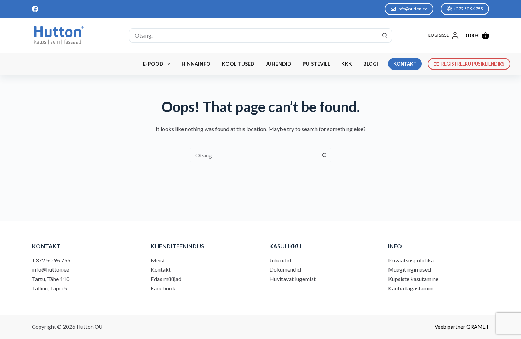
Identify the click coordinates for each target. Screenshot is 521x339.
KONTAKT (404, 64)
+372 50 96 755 (468, 8)
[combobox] (253, 35)
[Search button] (385, 35)
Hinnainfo (196, 64)
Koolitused (238, 64)
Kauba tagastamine (411, 288)
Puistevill (316, 64)
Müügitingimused (409, 269)
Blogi (370, 64)
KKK (346, 64)
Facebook (163, 288)
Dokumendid (285, 269)
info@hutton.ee (412, 8)
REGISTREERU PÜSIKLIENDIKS (472, 64)
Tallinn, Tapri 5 (49, 288)
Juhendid (278, 64)
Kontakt (161, 269)
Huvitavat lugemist (292, 279)
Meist (158, 260)
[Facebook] (35, 9)
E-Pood (153, 64)
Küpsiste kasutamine (413, 279)
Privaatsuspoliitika (411, 260)
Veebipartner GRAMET (462, 326)
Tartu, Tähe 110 (50, 279)
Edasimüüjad (166, 279)
